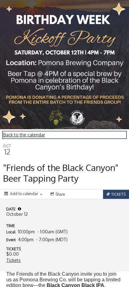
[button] (19, 209)
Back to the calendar (24, 134)
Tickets (13, 260)
